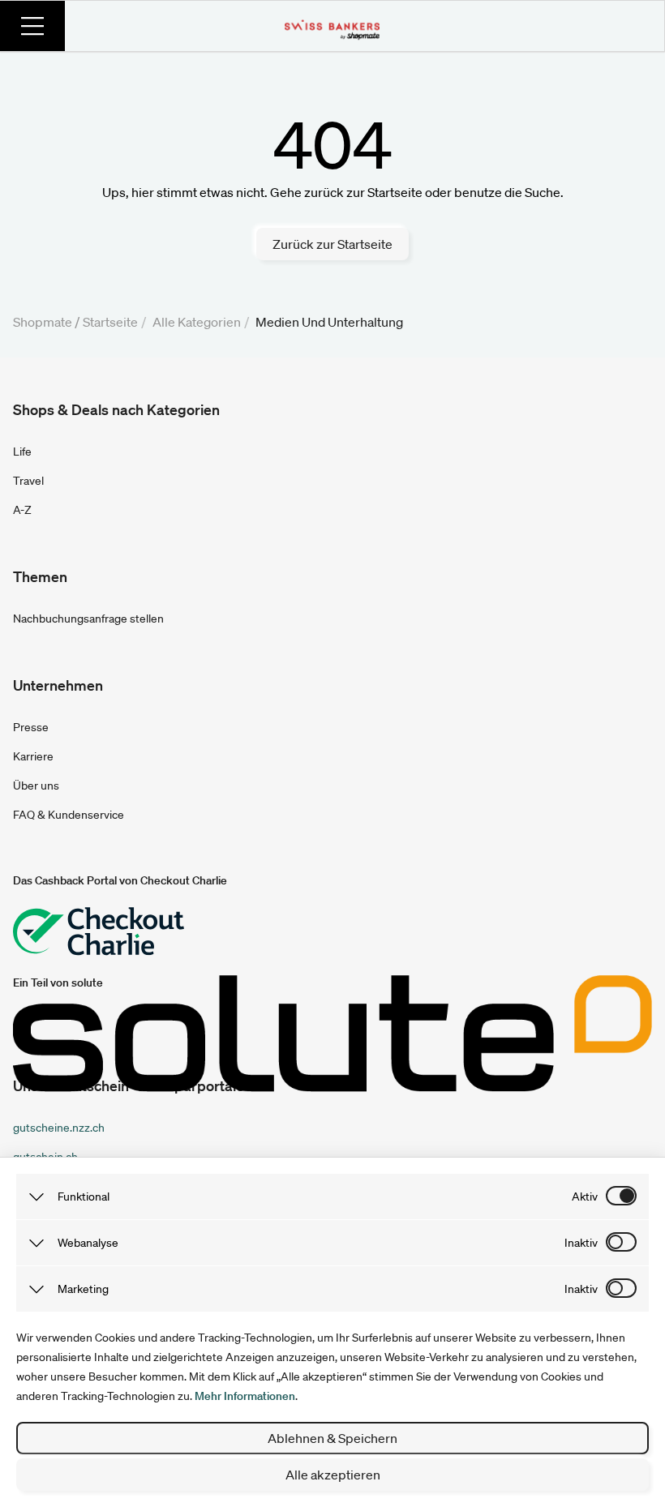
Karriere (33, 756)
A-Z (22, 510)
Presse (31, 727)
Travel (28, 480)
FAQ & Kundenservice (68, 814)
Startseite (110, 322)
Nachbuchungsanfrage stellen (88, 618)
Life (22, 451)
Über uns (36, 785)
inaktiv (581, 1242)
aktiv (585, 1196)
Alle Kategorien (196, 322)
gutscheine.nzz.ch (59, 1127)
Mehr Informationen (245, 1396)
